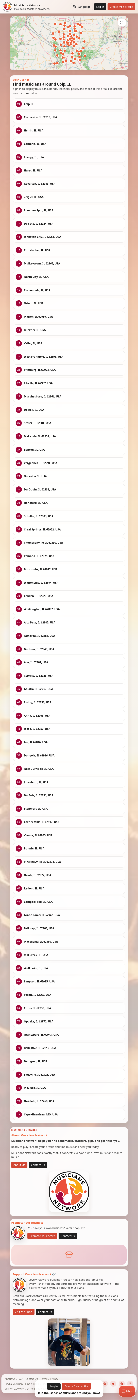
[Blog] (105, 1384)
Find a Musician (14, 1383)
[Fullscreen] (122, 22)
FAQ (20, 1378)
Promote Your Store (42, 1236)
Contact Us (38, 1165)
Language (84, 7)
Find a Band (32, 1383)
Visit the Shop (23, 1312)
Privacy (54, 1378)
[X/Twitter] (113, 1384)
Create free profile (121, 7)
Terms (43, 1378)
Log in (100, 7)
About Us (19, 1165)
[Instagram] (130, 1384)
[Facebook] (122, 1384)
